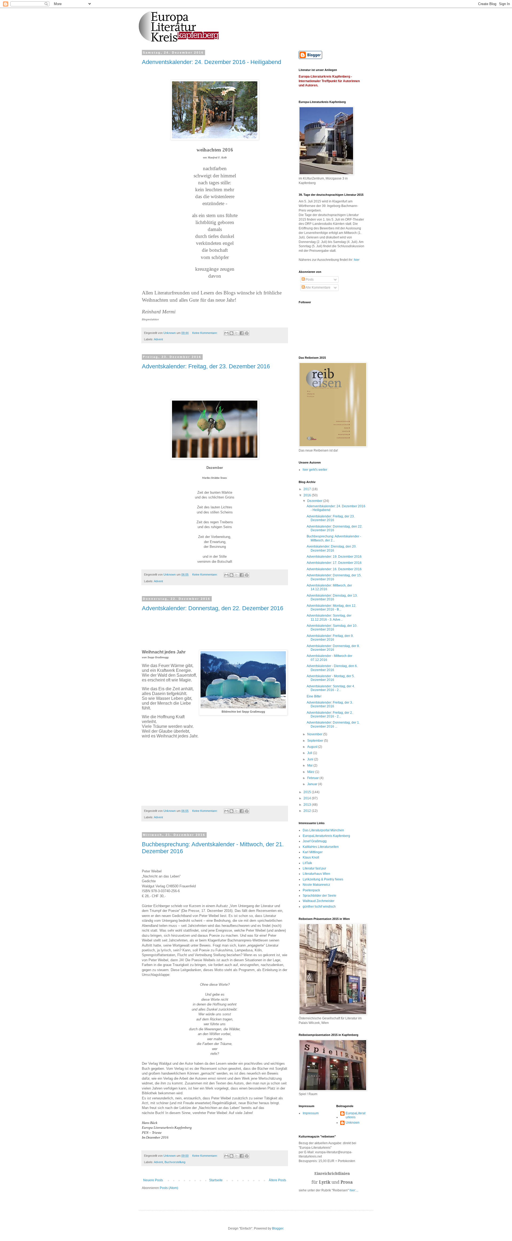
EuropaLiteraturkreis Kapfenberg (326, 836)
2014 (307, 798)
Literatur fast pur (314, 868)
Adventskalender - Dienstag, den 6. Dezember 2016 (332, 668)
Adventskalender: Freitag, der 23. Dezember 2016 (206, 366)
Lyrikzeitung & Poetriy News (323, 879)
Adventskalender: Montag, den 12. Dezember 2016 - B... (331, 607)
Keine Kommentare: (205, 332)
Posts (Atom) (169, 1188)
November (315, 734)
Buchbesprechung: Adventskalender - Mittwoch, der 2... (334, 538)
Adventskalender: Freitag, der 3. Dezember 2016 (330, 704)
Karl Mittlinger (313, 852)
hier (356, 260)
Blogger (277, 1228)
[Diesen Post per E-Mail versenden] (226, 333)
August (312, 747)
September (315, 741)
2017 (307, 489)
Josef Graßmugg (315, 841)
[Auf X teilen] (236, 333)
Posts (309, 279)
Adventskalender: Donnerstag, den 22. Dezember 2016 (212, 608)
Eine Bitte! (314, 696)
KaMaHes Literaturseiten (321, 847)
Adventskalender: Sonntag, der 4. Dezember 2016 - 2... (331, 688)
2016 (307, 495)
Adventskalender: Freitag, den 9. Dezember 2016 (330, 637)
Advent (158, 339)
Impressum (311, 1113)
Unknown (352, 1122)
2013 (307, 805)
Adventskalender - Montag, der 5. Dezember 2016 (331, 678)
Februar (313, 778)
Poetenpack (311, 890)
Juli (310, 753)
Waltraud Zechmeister (318, 901)
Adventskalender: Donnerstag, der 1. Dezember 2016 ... (333, 724)
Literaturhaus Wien (316, 874)
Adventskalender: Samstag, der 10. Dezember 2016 (332, 627)
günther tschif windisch (319, 906)
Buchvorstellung (175, 1162)
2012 (307, 811)
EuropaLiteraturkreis (355, 1115)
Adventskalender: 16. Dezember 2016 (334, 569)
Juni (310, 759)
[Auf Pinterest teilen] (246, 333)
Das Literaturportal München (323, 830)
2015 (307, 792)
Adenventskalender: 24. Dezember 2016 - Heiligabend (211, 62)
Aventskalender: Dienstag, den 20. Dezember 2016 (332, 548)
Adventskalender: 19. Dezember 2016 (334, 556)
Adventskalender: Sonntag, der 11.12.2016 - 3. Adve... (329, 617)
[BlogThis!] (231, 333)
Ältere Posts (277, 1180)
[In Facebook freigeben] (241, 333)
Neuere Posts (153, 1180)
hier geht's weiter (315, 470)
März (311, 772)
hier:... (354, 1190)
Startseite (216, 1180)
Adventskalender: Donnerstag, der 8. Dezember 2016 (333, 648)
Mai (310, 765)
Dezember (315, 501)
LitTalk (307, 863)
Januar (312, 784)
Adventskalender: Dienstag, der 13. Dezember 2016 (332, 597)
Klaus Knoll (311, 857)
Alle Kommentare (317, 287)
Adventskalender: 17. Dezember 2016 (334, 563)
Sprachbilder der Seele (319, 895)
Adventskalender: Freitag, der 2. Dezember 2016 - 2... (330, 714)
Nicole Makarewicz (316, 885)
